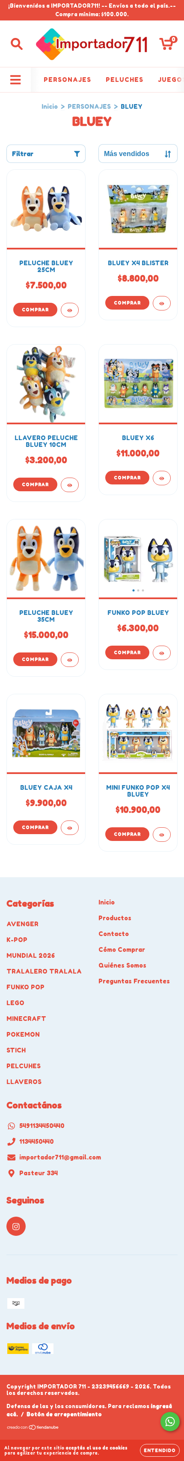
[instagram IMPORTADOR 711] (16, 1226)
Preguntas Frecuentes (134, 981)
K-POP (16, 939)
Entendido (160, 1450)
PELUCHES (124, 79)
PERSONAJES (67, 79)
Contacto (113, 933)
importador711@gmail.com (60, 1157)
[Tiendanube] (33, 1428)
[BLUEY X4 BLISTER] (162, 303)
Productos (114, 918)
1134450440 (36, 1141)
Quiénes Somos (122, 965)
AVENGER (22, 924)
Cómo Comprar (121, 949)
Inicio (50, 106)
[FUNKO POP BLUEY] (162, 653)
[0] (166, 45)
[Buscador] (16, 44)
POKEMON (23, 1034)
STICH (16, 1050)
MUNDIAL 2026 (30, 955)
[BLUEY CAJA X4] (70, 827)
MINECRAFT (26, 1018)
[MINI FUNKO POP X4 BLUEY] (162, 834)
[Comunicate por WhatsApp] (170, 1421)
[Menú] (15, 79)
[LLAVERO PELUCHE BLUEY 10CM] (70, 485)
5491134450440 (42, 1125)
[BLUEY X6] (162, 478)
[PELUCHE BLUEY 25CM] (70, 310)
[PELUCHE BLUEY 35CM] (70, 659)
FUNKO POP (25, 987)
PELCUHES (23, 1066)
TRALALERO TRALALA (44, 971)
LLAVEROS (24, 1081)
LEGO (15, 1002)
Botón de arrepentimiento (64, 1414)
